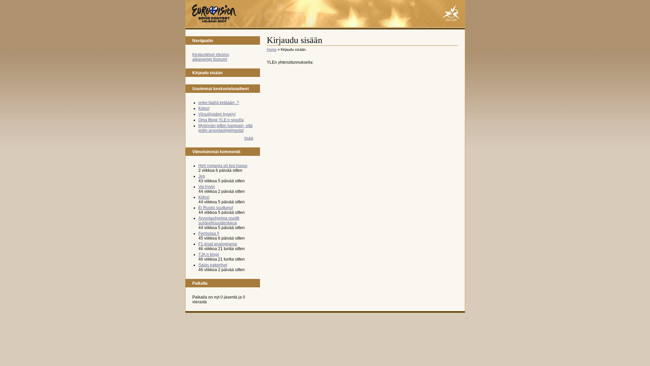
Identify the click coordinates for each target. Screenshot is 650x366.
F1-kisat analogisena (217, 244)
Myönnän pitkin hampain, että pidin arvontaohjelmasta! (225, 128)
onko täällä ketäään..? (218, 102)
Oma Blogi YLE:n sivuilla (221, 120)
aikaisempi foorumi (209, 59)
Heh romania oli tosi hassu (222, 165)
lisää (248, 138)
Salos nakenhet (212, 265)
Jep (201, 176)
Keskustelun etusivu (210, 54)
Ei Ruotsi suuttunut (215, 207)
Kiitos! (204, 108)
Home (272, 49)
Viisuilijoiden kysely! (217, 114)
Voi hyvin (206, 186)
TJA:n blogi (208, 254)
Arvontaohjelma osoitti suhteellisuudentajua (218, 220)
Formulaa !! (208, 233)
